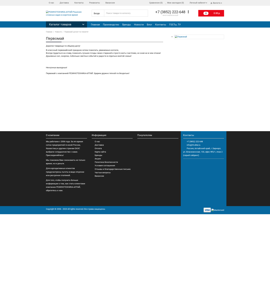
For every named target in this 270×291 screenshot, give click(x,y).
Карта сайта (100, 152)
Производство (111, 24)
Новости (139, 24)
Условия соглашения (105, 165)
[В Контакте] (220, 24)
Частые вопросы (103, 172)
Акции (98, 158)
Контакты (160, 24)
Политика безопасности (106, 162)
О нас (97, 141)
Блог (149, 24)
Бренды (126, 24)
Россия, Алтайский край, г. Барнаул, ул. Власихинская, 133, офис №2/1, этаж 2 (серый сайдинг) (202, 151)
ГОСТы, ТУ (175, 24)
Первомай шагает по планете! (76, 32)
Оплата (98, 148)
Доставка (99, 145)
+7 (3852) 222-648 (195, 141)
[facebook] (215, 24)
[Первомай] (199, 37)
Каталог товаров (60, 24)
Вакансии (99, 176)
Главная (95, 24)
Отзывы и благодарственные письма (112, 169)
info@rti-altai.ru (193, 145)
